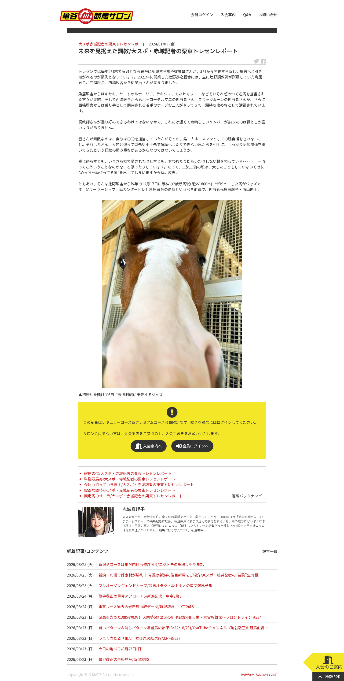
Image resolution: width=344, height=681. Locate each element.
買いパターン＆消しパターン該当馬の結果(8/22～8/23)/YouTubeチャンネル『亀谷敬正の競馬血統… (183, 627)
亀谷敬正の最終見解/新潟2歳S (124, 659)
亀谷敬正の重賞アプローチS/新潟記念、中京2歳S (140, 596)
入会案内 (228, 14)
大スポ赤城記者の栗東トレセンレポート (112, 44)
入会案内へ (152, 446)
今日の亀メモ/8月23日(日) (121, 648)
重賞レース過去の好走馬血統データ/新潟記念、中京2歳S (146, 606)
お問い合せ (268, 14)
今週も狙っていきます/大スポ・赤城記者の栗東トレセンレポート (139, 484)
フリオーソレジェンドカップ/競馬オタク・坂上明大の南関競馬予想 (155, 585)
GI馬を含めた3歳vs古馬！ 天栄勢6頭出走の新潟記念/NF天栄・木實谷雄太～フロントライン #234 (180, 617)
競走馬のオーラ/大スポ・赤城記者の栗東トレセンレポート (133, 496)
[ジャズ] (172, 294)
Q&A (247, 14)
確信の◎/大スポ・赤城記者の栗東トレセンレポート (128, 473)
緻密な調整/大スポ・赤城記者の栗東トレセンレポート (129, 490)
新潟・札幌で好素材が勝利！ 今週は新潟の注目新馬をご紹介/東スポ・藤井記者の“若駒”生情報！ (180, 575)
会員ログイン (202, 14)
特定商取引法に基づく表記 (259, 675)
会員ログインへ (195, 446)
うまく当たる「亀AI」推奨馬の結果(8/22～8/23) (139, 638)
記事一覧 (269, 551)
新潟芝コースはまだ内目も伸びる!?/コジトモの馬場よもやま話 (151, 564)
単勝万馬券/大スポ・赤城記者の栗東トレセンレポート (129, 479)
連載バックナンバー (249, 496)
